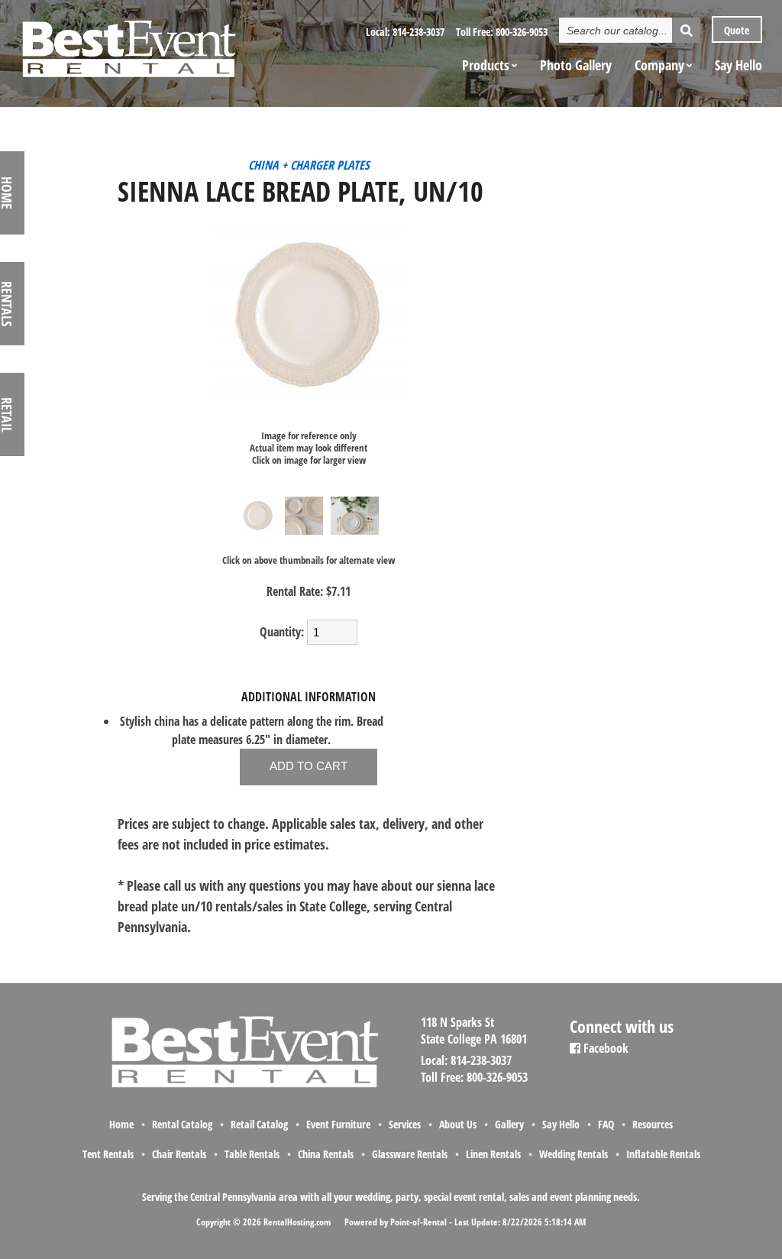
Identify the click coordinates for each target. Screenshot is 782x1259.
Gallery (509, 1124)
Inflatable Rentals (663, 1154)
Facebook (604, 1048)
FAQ (606, 1124)
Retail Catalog (259, 1124)
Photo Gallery (576, 65)
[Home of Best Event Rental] (244, 1085)
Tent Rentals (108, 1154)
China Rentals (326, 1154)
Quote (735, 30)
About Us (458, 1124)
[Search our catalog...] (686, 30)
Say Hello (738, 65)
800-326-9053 (522, 31)
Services (405, 1124)
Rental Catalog (182, 1124)
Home (121, 1124)
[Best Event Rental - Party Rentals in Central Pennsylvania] (128, 43)
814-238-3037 (418, 31)
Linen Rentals (493, 1154)
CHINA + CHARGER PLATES (309, 165)
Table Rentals (252, 1154)
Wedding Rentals (573, 1154)
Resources (652, 1124)
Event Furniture (338, 1124)
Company (659, 65)
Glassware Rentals (410, 1154)
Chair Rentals (179, 1154)
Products (485, 65)
